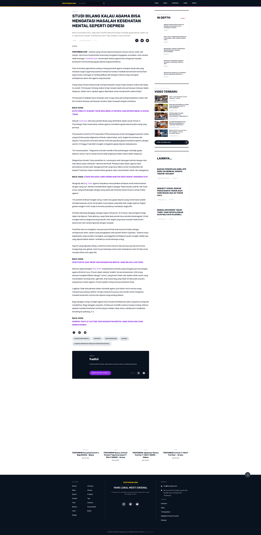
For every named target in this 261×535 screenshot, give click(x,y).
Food (73, 511)
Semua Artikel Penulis (100, 373)
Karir (185, 3)
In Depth (90, 494)
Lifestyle (90, 486)
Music (74, 490)
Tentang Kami (165, 512)
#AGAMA (124, 338)
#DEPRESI (97, 338)
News (156, 3)
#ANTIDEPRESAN (111, 338)
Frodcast (175, 3)
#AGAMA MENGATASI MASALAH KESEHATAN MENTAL (91, 343)
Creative (90, 503)
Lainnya (182, 18)
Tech (73, 503)
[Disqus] (130, 413)
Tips (88, 498)
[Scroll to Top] (247, 474)
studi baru (83, 121)
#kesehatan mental (81, 338)
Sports (74, 494)
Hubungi (163, 520)
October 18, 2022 (86, 40)
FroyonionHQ (91, 507)
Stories (89, 490)
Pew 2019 (97, 269)
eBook (194, 3)
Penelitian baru (91, 58)
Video (165, 3)
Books (89, 511)
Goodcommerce (149, 532)
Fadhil (74, 40)
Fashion (74, 498)
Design (74, 515)
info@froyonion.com (170, 486)
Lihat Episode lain (164, 142)
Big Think (88, 183)
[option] (85, 456)
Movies (74, 486)
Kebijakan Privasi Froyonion (170, 516)
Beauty (74, 507)
